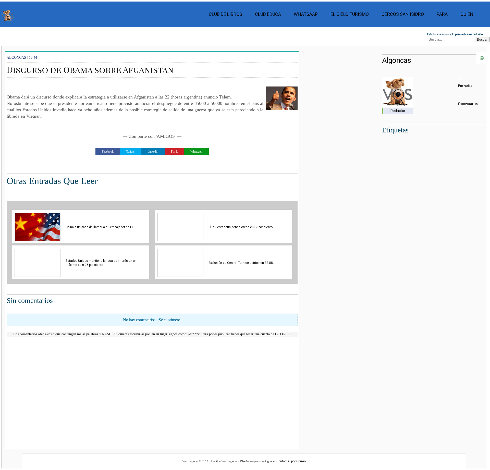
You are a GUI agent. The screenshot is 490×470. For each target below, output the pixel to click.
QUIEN (466, 14)
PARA (442, 14)
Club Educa (268, 14)
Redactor (397, 111)
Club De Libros (225, 14)
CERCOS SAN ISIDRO (403, 14)
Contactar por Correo (291, 461)
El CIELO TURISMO (349, 14)
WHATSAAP (306, 14)
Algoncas (396, 60)
